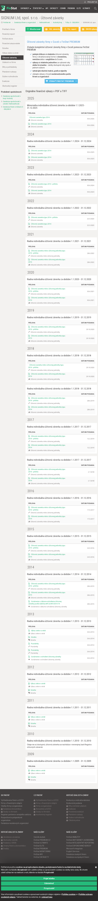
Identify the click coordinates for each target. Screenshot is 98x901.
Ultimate (86, 8)
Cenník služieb (39, 837)
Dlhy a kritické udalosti (77, 806)
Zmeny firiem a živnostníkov (14, 846)
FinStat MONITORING (42, 851)
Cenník (63, 8)
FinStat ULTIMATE (41, 843)
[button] (95, 8)
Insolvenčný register (44, 815)
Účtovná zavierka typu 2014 (39, 117)
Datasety (54, 8)
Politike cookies (69, 894)
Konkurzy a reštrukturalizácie (78, 800)
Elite (79, 8)
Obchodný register (9, 86)
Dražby (6, 849)
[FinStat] (9, 10)
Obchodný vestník (10, 840)
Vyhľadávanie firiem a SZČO (12, 800)
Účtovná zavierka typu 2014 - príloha (44, 184)
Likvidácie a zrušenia (11, 837)
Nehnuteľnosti (44, 22)
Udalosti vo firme (9, 62)
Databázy (25, 8)
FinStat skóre (7, 39)
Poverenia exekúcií (76, 812)
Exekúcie (5, 81)
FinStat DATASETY (41, 857)
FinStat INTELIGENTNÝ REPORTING (80, 843)
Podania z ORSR (9, 843)
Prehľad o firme (8, 29)
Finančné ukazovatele (11, 43)
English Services (72, 851)
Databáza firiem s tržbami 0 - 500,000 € (13, 108)
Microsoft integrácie (74, 849)
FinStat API (38, 854)
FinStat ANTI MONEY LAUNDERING (80, 840)
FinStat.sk (7, 22)
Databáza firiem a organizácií (25, 22)
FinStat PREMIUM (41, 849)
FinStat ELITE (39, 846)
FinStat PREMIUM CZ (42, 840)
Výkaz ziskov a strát (10, 53)
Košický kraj (57, 22)
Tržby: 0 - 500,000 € (72, 22)
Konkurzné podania (74, 803)
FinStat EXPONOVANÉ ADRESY (78, 846)
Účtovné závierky (9, 58)
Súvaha (5, 48)
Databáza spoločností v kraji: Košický (12, 97)
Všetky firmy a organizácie (11, 806)
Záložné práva (74, 820)
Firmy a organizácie (44, 806)
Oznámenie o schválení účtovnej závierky (46, 657)
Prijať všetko (49, 878)
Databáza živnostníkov (12, 809)
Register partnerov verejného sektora (16, 815)
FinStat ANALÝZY (73, 837)
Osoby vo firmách (10, 812)
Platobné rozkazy (9, 72)
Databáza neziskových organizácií (14, 823)
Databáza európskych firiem (77, 857)
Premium (71, 8)
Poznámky (35, 644)
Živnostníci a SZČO (43, 809)
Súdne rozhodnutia (10, 76)
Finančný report (8, 34)
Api (47, 8)
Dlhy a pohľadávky (9, 67)
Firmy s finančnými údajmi (11, 803)
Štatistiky (37, 8)
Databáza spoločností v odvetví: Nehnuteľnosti (12, 103)
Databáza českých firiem (76, 854)
